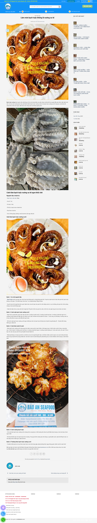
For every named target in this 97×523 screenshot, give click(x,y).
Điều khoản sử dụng (10, 505)
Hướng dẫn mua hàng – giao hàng (13, 507)
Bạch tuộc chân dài (11, 198)
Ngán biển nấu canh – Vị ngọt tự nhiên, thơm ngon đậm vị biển (81, 105)
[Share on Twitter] (34, 453)
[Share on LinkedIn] (43, 453)
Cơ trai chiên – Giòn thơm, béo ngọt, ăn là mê (82, 82)
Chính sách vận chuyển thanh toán (13, 509)
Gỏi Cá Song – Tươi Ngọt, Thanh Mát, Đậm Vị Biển (81, 37)
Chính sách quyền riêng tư (11, 514)
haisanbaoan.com (44, 447)
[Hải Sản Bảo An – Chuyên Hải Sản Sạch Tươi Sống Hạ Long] (10, 6)
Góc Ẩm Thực (71, 1)
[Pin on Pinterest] (40, 453)
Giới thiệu (63, 1)
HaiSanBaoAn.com (21, 519)
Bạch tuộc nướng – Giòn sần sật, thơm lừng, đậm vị (82, 71)
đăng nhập (15, 482)
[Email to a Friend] (37, 453)
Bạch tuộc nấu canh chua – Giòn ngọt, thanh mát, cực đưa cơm (82, 59)
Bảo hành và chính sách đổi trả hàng (13, 512)
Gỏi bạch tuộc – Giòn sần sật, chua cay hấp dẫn (82, 48)
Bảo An (42, 21)
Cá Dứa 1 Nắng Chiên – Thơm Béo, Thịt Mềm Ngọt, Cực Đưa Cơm (82, 26)
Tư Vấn (78, 1)
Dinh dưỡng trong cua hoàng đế (58, 473)
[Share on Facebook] (31, 453)
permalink (48, 459)
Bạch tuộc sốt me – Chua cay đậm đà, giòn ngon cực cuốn (82, 93)
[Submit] (59, 6)
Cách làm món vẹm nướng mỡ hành (17, 473)
